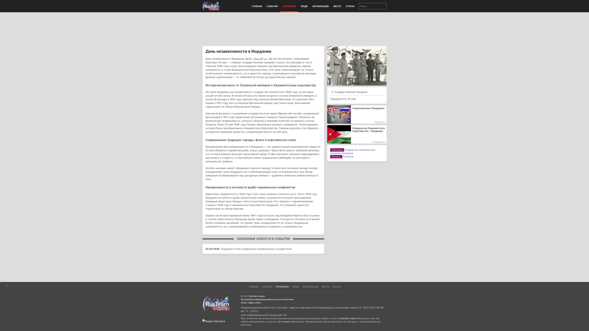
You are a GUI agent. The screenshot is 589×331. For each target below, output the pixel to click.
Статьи (350, 6)
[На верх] (7, 285)
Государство (351, 149)
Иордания (348, 156)
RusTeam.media (257, 296)
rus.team (285, 321)
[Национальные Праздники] (357, 114)
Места (337, 6)
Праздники (289, 6)
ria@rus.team (254, 302)
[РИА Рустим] (216, 303)
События (272, 6)
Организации (320, 6)
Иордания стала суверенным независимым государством (256, 248)
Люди (304, 6)
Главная (257, 6)
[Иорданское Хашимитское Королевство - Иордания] (357, 134)
